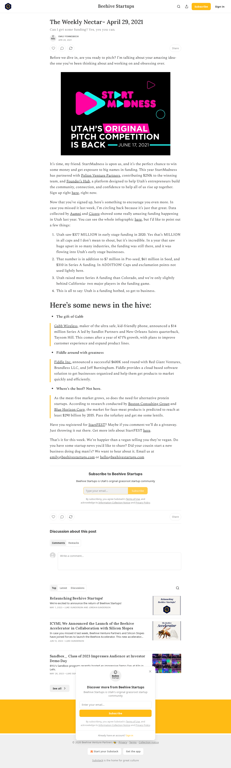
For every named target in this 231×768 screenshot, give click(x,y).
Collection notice (149, 742)
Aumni (75, 213)
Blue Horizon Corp (69, 409)
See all (57, 688)
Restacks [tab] (73, 543)
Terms (133, 742)
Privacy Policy (143, 725)
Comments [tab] (58, 543)
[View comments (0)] (62, 48)
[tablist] (65, 543)
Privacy (123, 742)
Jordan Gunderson (99, 607)
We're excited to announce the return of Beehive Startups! (85, 603)
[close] (150, 671)
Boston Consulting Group (148, 404)
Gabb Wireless (66, 326)
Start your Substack (106, 751)
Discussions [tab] (77, 588)
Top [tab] (54, 588)
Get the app (133, 751)
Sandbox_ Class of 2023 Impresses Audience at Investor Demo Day (97, 658)
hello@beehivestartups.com (122, 457)
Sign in (220, 6)
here (75, 193)
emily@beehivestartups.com (72, 457)
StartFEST (96, 424)
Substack (97, 760)
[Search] (178, 6)
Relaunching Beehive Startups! (76, 598)
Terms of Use (133, 721)
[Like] (53, 48)
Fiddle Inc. (62, 362)
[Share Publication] (186, 6)
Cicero (94, 213)
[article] (115, 605)
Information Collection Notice (114, 725)
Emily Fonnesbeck (68, 36)
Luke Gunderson (74, 607)
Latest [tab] (63, 588)
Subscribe (201, 6)
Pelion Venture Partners (100, 175)
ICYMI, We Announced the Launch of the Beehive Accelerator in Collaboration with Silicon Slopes (92, 625)
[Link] (45, 305)
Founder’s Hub (78, 181)
